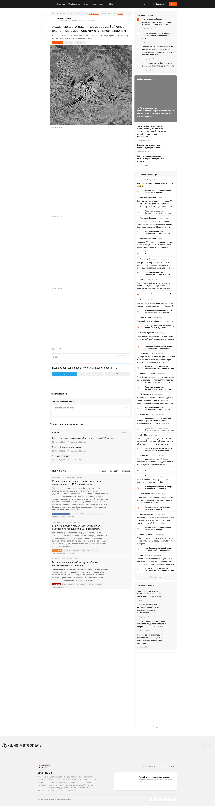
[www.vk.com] (155, 800)
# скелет (95, 550)
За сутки (104, 471)
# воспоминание (68, 584)
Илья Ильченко (146, 476)
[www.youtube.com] (160, 800)
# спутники (68, 42)
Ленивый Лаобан (147, 300)
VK (117, 374)
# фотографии (80, 42)
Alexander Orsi (145, 394)
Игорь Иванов (145, 317)
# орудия (75, 550)
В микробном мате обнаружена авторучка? (155, 321)
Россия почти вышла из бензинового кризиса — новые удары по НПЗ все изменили (79, 483)
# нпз (63, 517)
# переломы (85, 550)
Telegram (64, 374)
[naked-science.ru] (175, 800)
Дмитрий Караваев (147, 373)
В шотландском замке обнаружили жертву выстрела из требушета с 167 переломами (76, 527)
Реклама (172, 767)
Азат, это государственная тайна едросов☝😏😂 (155, 184)
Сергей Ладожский (147, 494)
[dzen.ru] (165, 800)
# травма (71, 553)
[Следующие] (210, 745)
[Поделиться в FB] (42, 19)
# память (99, 584)
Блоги (86, 4)
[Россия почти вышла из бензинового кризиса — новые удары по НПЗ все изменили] (120, 489)
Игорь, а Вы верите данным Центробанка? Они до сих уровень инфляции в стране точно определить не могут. (155, 500)
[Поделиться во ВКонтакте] (42, 36)
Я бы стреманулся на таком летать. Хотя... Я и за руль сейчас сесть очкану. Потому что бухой (155, 541)
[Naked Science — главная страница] (47, 4)
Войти (173, 4)
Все (86, 424)
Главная (61, 4)
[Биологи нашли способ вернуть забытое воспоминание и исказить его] (120, 570)
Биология (56, 584)
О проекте (163, 767)
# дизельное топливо (94, 514)
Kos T (142, 279)
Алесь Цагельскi (146, 534)
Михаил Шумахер (147, 333)
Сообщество (74, 4)
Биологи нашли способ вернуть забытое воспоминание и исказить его (75, 564)
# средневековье (59, 553)
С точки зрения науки (61, 514)
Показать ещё (155, 577)
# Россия (71, 517)
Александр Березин (148, 197)
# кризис (56, 517)
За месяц (126, 471)
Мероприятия (99, 4)
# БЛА (82, 514)
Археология (57, 550)
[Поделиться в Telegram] (42, 30)
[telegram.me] (170, 800)
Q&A (111, 4)
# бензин (74, 514)
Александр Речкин (64, 18)
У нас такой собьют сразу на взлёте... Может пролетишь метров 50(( (153, 480)
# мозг (91, 584)
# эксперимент (58, 587)
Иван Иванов (145, 555)
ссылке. (120, 13)
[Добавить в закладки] (42, 13)
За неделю (114, 471)
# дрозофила (81, 584)
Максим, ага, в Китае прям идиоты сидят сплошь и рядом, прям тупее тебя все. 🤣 (155, 304)
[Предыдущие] (203, 745)
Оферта (144, 767)
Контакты (153, 767)
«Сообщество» (94, 13)
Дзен (91, 374)
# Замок (67, 550)
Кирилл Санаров (146, 180)
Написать (160, 4)
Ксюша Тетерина (146, 353)
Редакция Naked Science (77, 442)
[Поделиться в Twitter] (42, 25)
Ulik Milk (143, 435)
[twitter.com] (150, 800)
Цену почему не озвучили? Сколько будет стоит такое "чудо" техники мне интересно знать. (155, 339)
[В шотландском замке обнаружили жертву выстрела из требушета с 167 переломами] (120, 534)
